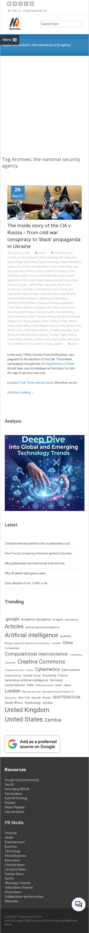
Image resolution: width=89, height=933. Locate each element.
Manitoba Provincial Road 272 (58, 691)
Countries (10, 662)
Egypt (62, 275)
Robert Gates (22, 325)
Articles (14, 626)
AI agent (58, 619)
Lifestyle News (15, 865)
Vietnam (28, 339)
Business (11, 846)
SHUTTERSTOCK (67, 697)
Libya (62, 293)
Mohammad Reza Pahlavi (21, 303)
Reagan (36, 321)
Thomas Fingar (57, 334)
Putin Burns (24, 321)
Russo (61, 325)
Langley (34, 293)
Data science (71, 670)
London (13, 691)
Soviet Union (74, 325)
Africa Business (15, 855)
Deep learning (13, 675)
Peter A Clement (37, 316)
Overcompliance (65, 312)
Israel (52, 284)
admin (74, 343)
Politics (42, 253)
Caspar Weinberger (48, 262)
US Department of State (57, 364)
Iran (19, 284)
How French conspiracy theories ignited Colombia (38, 553)
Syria (75, 330)
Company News (15, 869)
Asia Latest (12, 860)
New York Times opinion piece (33, 382)
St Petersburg (57, 330)
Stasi (69, 330)
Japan (67, 685)
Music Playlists (15, 807)
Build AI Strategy (16, 798)
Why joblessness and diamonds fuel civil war (35, 563)
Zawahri (58, 343)
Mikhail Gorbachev (27, 298)
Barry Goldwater (49, 257)
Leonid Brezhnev (49, 293)
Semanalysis (13, 793)
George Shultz (62, 280)
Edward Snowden (47, 275)
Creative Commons (56, 271)
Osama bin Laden (44, 312)
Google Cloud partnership (22, 780)
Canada (56, 643)
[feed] (26, 5)
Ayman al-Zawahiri (28, 257)
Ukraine (71, 334)
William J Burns (43, 343)
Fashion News (14, 874)
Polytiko (10, 802)
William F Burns (24, 343)
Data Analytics (14, 812)
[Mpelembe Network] (11, 23)
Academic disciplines (36, 619)
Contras (39, 271)
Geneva (48, 280)
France (63, 675)
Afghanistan (61, 253)
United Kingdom (27, 710)
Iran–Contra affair (32, 284)
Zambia (52, 720)
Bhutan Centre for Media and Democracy (27, 643)
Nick (63, 307)
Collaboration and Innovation (24, 896)
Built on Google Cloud (18, 920)
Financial (11, 833)
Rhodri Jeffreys (50, 321)
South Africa (14, 703)
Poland (51, 316)
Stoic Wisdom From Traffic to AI (26, 583)
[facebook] (9, 5)
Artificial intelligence (31, 635)
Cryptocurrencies (14, 670)
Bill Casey (65, 257)
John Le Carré (59, 289)
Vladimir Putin (42, 339)
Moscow (42, 303)
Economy (49, 675)
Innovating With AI (17, 789)
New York (24, 697)
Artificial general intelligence (42, 627)
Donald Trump (28, 275)
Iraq (46, 284)
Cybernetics (47, 669)
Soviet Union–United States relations (27, 330)
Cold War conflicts (23, 271)
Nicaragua (54, 303)
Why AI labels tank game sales (25, 573)
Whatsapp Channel (17, 883)
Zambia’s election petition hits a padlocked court (37, 543)
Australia (65, 636)
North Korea (26, 312)
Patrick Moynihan (17, 316)
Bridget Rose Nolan (26, 262)
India (30, 685)
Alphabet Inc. (72, 619)
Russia (53, 325)
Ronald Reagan (39, 325)
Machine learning (31, 691)
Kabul (25, 293)
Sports (9, 878)
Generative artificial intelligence (26, 680)
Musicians (10, 697)
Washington (58, 339)
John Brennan (42, 289)
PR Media (14, 822)
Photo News (13, 892)
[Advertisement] (44, 102)
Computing (76, 654)
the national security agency (32, 334)
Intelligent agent (44, 685)
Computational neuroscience (36, 654)
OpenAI (36, 697)
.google (12, 619)
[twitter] (15, 5)
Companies (12, 648)
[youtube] (32, 5)
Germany (56, 680)
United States (14, 339)
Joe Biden (27, 289)
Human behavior (15, 685)
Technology (32, 703)
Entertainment (15, 842)
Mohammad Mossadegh (53, 298)
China (68, 642)
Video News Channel (19, 887)
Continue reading (20, 392)
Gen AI (9, 784)
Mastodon (12, 901)
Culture (29, 670)
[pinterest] (20, 5)
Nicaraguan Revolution (46, 307)
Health (9, 837)
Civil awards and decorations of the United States (44, 266)
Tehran (11, 334)
